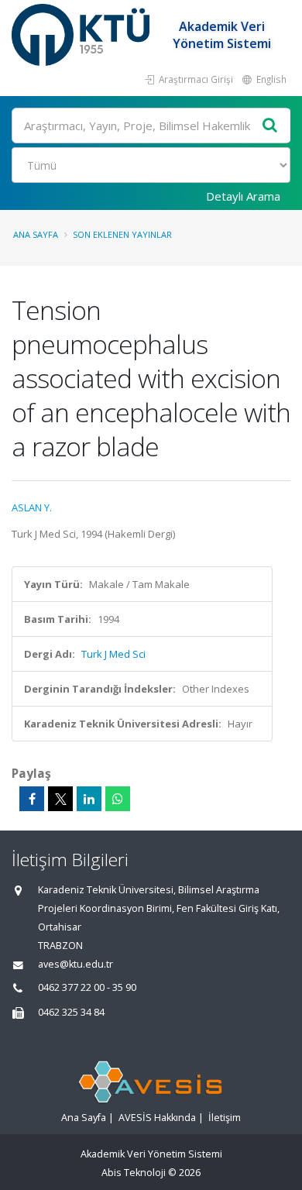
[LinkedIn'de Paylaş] (89, 798)
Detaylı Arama (243, 196)
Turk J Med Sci (113, 654)
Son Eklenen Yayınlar (122, 234)
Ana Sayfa (35, 234)
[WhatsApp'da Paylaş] (117, 798)
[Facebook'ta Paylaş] (31, 798)
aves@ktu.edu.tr (75, 964)
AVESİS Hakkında (157, 1117)
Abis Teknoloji (133, 1172)
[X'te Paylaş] (60, 798)
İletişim (224, 1117)
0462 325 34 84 (71, 1012)
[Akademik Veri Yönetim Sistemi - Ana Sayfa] (82, 35)
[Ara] (270, 125)
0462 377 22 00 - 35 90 (87, 987)
